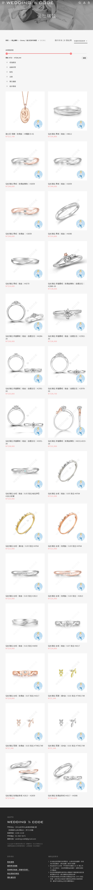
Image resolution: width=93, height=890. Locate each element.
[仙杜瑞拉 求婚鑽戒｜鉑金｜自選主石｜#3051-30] (25, 418)
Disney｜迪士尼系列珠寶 (28, 40)
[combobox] (80, 41)
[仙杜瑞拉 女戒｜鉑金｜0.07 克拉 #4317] (67, 623)
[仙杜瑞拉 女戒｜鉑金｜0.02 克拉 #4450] (25, 623)
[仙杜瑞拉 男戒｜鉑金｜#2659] (67, 160)
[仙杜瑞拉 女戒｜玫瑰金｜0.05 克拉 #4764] (67, 523)
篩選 (84, 58)
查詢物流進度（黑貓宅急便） (18, 869)
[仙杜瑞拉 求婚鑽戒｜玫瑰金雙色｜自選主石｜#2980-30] (67, 260)
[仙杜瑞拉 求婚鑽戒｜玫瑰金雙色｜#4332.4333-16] (67, 418)
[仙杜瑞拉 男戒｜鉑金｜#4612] (67, 111)
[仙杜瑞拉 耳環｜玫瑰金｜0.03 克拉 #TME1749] (25, 722)
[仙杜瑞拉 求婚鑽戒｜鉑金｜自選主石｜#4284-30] (25, 313)
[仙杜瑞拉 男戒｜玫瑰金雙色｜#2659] (25, 160)
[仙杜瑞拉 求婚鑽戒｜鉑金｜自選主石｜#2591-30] (25, 365)
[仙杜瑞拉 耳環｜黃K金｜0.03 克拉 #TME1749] (67, 672)
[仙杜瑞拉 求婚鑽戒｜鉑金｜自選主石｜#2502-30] (67, 313)
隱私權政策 (11, 877)
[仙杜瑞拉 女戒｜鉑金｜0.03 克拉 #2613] (25, 573)
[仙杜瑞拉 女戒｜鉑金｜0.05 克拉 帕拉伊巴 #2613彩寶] (25, 470)
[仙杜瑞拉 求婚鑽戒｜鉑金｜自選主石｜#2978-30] (67, 365)
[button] (3, 3)
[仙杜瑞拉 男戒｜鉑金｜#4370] (25, 260)
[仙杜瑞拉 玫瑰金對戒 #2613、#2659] (25, 772)
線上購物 (14, 40)
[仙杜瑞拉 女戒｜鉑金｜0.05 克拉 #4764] (67, 470)
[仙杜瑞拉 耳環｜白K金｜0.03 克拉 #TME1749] (67, 722)
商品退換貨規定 (13, 873)
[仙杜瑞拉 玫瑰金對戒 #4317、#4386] (67, 772)
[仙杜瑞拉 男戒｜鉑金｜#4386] (67, 210)
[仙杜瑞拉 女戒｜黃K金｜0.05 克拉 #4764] (25, 523)
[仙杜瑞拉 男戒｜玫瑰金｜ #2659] (25, 210)
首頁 (7, 40)
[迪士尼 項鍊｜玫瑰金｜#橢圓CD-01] (25, 111)
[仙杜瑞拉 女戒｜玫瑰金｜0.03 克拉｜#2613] (67, 573)
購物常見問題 (12, 866)
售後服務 (10, 862)
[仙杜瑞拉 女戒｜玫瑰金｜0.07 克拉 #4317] (25, 672)
